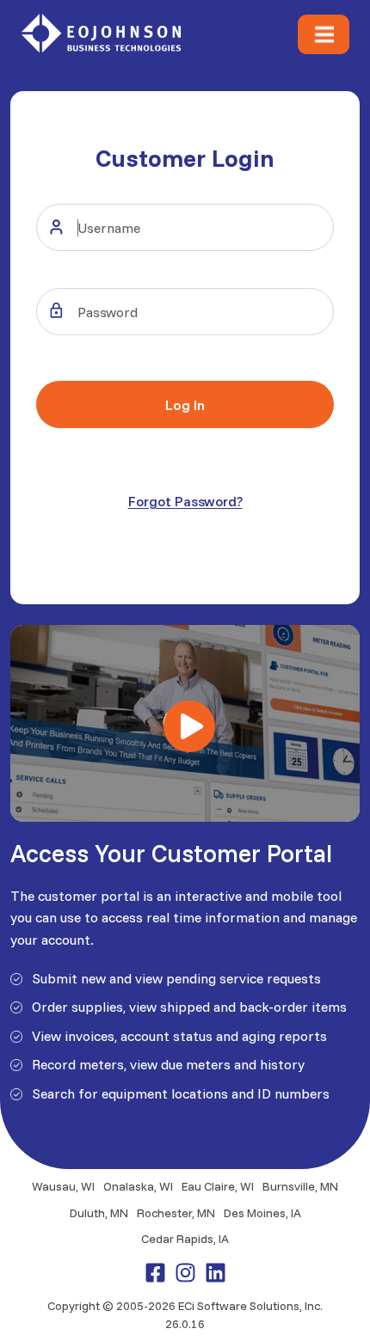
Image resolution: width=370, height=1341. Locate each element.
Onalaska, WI (138, 1186)
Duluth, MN (99, 1213)
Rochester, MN (176, 1213)
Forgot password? (185, 501)
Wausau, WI (63, 1186)
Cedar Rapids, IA (185, 1238)
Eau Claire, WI (218, 1186)
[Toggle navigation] (323, 34)
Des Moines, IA (262, 1213)
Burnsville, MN (300, 1186)
